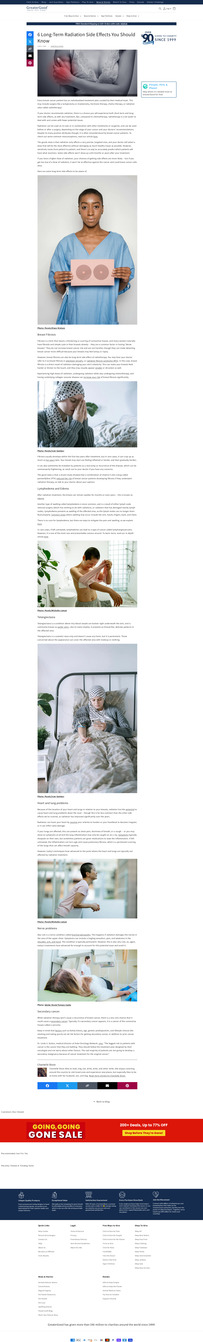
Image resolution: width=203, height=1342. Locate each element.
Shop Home (139, 1251)
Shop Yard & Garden (143, 1255)
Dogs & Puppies (44, 1290)
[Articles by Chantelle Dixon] (42, 1072)
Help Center (43, 1231)
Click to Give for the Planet (114, 1239)
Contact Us (42, 1239)
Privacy (73, 1235)
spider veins (63, 627)
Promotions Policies (78, 1239)
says (101, 1043)
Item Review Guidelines (80, 1243)
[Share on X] (30, 41)
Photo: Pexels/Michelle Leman (52, 610)
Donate (140, 2)
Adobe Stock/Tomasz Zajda (58, 1005)
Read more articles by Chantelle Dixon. (107, 1075)
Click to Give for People (112, 1235)
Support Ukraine (109, 1298)
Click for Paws (108, 1247)
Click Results (43, 1255)
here (95, 136)
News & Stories (103, 2)
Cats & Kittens (44, 1286)
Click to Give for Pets (111, 1231)
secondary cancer (59, 1021)
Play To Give (87, 2)
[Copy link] (30, 48)
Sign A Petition (109, 1264)
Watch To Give (119, 2)
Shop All (138, 1231)
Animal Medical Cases (112, 1290)
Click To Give (33, 2)
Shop (43, 2)
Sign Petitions (72, 2)
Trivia (131, 2)
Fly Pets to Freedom (111, 1294)
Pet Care (41, 1303)
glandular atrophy (74, 360)
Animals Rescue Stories (47, 1282)
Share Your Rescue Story (48, 1315)
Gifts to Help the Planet (112, 1286)
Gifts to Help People (111, 1282)
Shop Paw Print (141, 1239)
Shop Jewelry (140, 1260)
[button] (160, 8)
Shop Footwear (141, 1247)
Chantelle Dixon (57, 46)
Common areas (58, 514)
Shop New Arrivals (142, 1268)
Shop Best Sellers (142, 1235)
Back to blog (103, 1101)
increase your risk (92, 377)
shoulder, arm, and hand (49, 941)
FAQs (40, 1243)
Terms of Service (77, 1231)
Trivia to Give (108, 1243)
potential (130, 809)
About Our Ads (76, 1247)
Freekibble (107, 1251)
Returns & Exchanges (46, 1235)
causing (73, 822)
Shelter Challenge (155, 2)
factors (58, 1030)
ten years (50, 460)
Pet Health (42, 1298)
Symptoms (123, 834)
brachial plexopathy (81, 934)
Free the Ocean (109, 1255)
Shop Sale (139, 1264)
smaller (98, 367)
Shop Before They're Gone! (144, 1133)
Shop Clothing (140, 1243)
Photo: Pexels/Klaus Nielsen (51, 328)
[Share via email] (30, 55)
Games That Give (109, 1260)
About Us (41, 1247)
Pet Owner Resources (47, 1294)
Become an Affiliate (46, 1251)
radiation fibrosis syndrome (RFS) (102, 360)
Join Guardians (56, 2)
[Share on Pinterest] (30, 62)
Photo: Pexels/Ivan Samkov (50, 450)
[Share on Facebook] (30, 34)
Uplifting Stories (45, 1306)
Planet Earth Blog (45, 1311)
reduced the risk (64, 478)
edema (40, 498)
